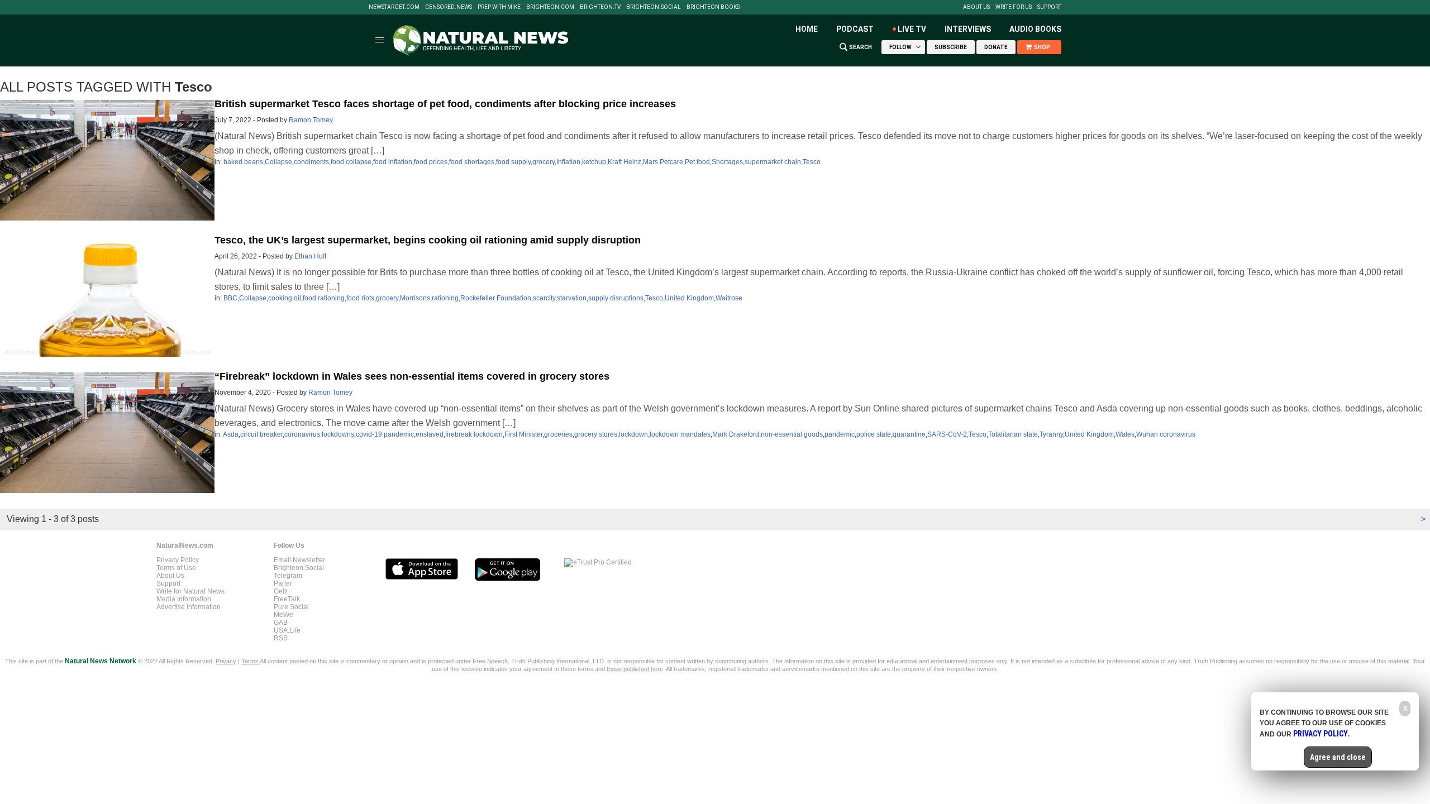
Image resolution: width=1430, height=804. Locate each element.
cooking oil (284, 298)
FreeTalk (287, 599)
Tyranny (1051, 434)
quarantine (909, 434)
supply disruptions (616, 298)
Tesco (812, 162)
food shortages (471, 162)
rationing (445, 298)
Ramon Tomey (311, 120)
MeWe (283, 615)
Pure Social (291, 607)
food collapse (351, 162)
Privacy (226, 661)
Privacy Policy (177, 560)
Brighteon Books (713, 7)
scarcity (544, 298)
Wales (1125, 434)
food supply (513, 162)
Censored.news (448, 7)
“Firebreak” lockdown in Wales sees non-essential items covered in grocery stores (411, 376)
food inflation (392, 162)
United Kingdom (689, 298)
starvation (572, 298)
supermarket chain (773, 162)
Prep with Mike (499, 7)
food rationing (324, 298)
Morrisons (415, 298)
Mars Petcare (663, 162)
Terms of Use (176, 568)
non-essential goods (792, 434)
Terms (250, 661)
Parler (283, 583)
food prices (430, 162)
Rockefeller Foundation (495, 298)
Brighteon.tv (600, 7)
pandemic (839, 434)
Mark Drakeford (735, 434)
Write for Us (1013, 7)
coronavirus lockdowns (319, 434)
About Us (976, 7)
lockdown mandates (680, 434)
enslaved (430, 434)
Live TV (912, 29)
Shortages (727, 162)
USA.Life (287, 630)
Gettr (281, 591)
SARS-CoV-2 (947, 434)
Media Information (183, 599)
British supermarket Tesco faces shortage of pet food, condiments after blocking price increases (445, 103)
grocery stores (595, 434)
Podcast (855, 29)
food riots (360, 298)
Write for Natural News (190, 591)
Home (806, 29)
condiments (311, 162)
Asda (231, 434)
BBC (230, 298)
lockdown (633, 434)
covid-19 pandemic (385, 434)
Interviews (968, 29)
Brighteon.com (550, 7)
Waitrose (729, 298)
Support (1049, 7)
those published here (635, 669)
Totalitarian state (1013, 434)
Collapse (278, 162)
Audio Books (1035, 29)
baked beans (243, 162)
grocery (543, 162)
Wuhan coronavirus (1165, 434)
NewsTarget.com (394, 7)
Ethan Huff (310, 256)
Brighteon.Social (653, 7)
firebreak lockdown (474, 434)
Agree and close (1338, 757)
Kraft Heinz (624, 162)
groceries (558, 434)
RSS (281, 638)
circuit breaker (261, 434)
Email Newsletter (299, 560)
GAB (281, 622)
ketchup (594, 162)
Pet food (697, 162)
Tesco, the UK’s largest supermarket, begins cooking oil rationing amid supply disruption (427, 240)
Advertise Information (188, 607)
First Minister (523, 434)
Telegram (288, 576)
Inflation (568, 162)
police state (873, 434)
